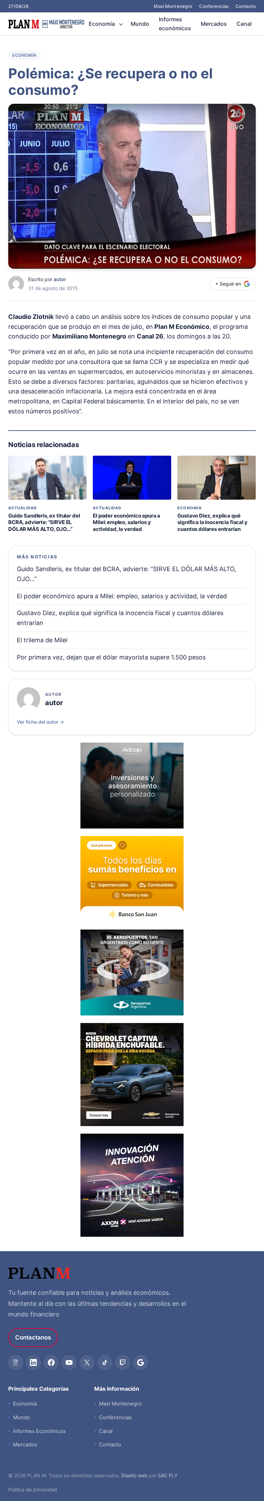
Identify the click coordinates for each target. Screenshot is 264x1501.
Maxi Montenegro (173, 6)
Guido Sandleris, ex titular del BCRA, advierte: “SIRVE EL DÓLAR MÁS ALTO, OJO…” (44, 522)
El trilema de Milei (42, 640)
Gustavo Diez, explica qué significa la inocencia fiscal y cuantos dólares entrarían (212, 522)
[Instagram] (15, 1362)
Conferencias (214, 6)
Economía (102, 23)
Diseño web (134, 1475)
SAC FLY (167, 1475)
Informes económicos (175, 24)
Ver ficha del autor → (40, 722)
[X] (87, 1362)
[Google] (140, 1362)
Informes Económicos (39, 1431)
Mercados (214, 23)
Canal (244, 23)
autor (60, 279)
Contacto (245, 6)
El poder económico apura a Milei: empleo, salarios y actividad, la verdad (126, 522)
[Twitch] (123, 1362)
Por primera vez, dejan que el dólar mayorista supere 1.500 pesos (111, 657)
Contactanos (33, 1337)
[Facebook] (51, 1362)
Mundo (140, 23)
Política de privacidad (32, 1489)
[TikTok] (105, 1362)
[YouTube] (69, 1362)
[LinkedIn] (33, 1362)
